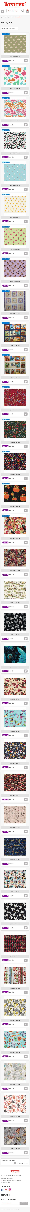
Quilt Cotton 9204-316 (15, 313)
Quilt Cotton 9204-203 (15, 1116)
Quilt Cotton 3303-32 (15, 56)
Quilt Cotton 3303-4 (15, 281)
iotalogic (21, 1209)
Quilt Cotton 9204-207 (15, 988)
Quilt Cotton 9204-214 (15, 763)
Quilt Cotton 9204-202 (15, 1148)
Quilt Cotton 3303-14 (15, 217)
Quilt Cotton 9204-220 (15, 570)
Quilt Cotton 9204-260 (15, 506)
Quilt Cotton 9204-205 (15, 1052)
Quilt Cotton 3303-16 (15, 185)
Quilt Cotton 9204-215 (15, 731)
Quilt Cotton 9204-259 (15, 538)
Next (26, 1163)
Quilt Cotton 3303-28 (15, 153)
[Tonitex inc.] (15, 4)
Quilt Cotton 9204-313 (15, 345)
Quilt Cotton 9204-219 (15, 602)
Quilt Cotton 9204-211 (15, 859)
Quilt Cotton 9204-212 (15, 827)
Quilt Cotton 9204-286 (15, 410)
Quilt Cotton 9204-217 (15, 667)
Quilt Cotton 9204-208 (15, 956)
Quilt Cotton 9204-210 (15, 891)
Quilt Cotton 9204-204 (15, 1084)
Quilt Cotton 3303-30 (15, 88)
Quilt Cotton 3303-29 (15, 121)
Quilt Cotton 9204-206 (15, 1020)
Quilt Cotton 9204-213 (15, 795)
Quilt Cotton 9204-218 (15, 634)
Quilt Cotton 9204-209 (15, 924)
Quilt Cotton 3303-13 (15, 249)
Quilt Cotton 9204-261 (15, 474)
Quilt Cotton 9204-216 (15, 699)
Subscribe (24, 1203)
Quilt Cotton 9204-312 (15, 378)
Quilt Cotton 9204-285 (15, 442)
